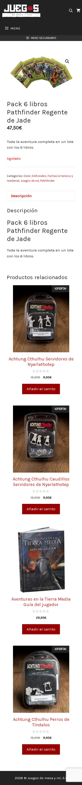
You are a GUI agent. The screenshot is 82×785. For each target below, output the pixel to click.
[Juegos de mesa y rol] (22, 11)
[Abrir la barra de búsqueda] (71, 11)
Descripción (21, 195)
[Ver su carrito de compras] (78, 11)
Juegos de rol (29, 180)
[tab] (41, 196)
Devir (27, 176)
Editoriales (39, 176)
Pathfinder (47, 180)
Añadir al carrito (41, 388)
